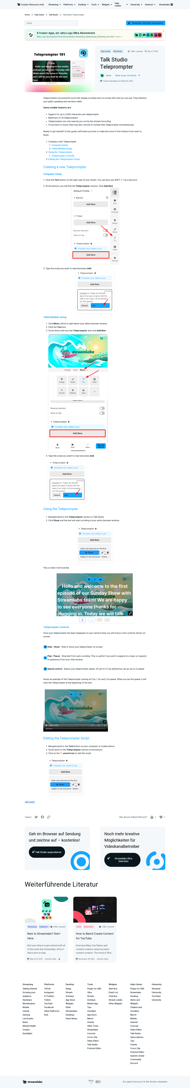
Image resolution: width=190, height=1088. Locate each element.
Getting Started (30, 988)
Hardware (27, 1000)
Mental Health (29, 1026)
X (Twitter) (49, 996)
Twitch (47, 1000)
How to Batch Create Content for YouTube (95, 936)
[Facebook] (42, 817)
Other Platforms (51, 1011)
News (25, 1022)
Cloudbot (91, 1011)
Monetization (29, 1003)
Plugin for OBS (94, 988)
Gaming (26, 1015)
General (134, 1022)
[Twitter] (36, 817)
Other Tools (92, 1026)
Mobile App (92, 1003)
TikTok (47, 988)
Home (27, 15)
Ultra (89, 992)
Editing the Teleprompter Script (64, 159)
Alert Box (113, 988)
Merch (90, 1018)
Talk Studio (53, 15)
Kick (46, 1015)
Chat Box (113, 996)
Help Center (39, 15)
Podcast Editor (94, 1048)
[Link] (48, 817)
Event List (113, 992)
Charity (26, 1011)
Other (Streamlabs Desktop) (71, 1011)
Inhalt (117, 36)
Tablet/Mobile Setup (61, 148)
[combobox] (51, 23)
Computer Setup (59, 145)
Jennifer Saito (50, 959)
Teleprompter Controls (62, 155)
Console (134, 1026)
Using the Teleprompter (60, 152)
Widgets (69, 1003)
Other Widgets (115, 1003)
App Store (70, 1000)
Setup (68, 988)
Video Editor (93, 1041)
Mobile (26, 1007)
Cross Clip (92, 1037)
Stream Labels (115, 1000)
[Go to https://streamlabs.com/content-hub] (30, 5)
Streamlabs (164, 4)
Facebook (49, 1007)
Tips (89, 1007)
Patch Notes (71, 1018)
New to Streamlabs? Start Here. (43, 936)
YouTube (48, 1003)
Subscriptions (136, 1037)
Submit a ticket (137, 1056)
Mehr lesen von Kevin (125, 75)
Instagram (49, 992)
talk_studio (30, 802)
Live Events (28, 1018)
